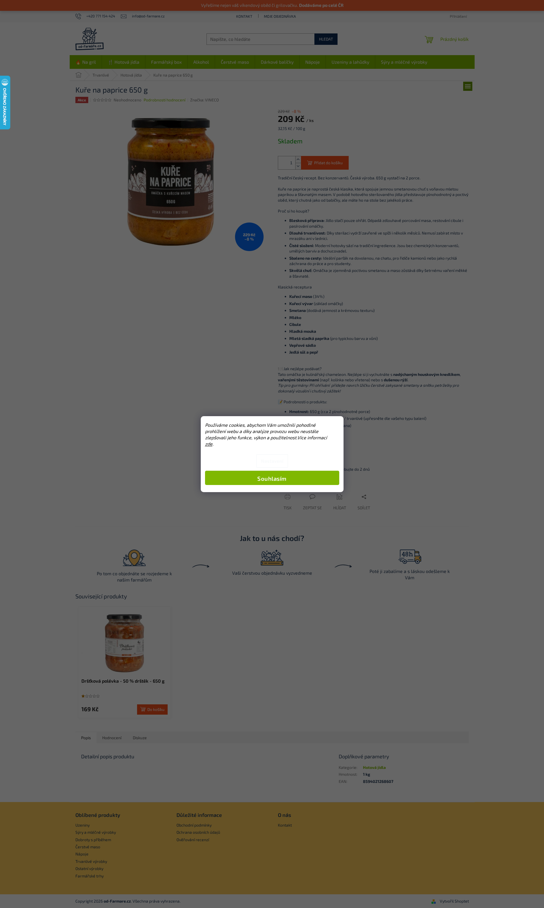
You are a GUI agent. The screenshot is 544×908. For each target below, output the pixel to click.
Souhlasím (272, 478)
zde (208, 443)
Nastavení (272, 461)
